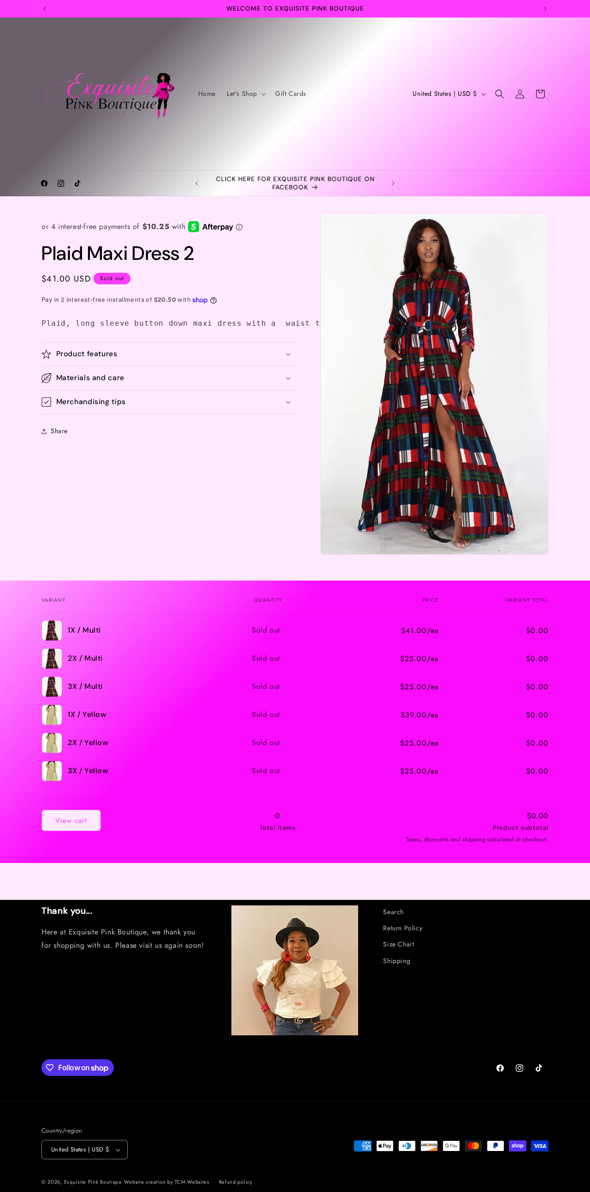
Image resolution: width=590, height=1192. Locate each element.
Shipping (396, 960)
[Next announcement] (545, 9)
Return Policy (402, 928)
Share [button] (59, 430)
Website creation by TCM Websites (166, 1182)
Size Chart (398, 944)
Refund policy (236, 1182)
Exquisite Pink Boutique (93, 1182)
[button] (245, 93)
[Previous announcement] (45, 9)
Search (393, 911)
